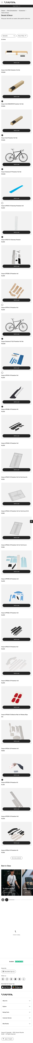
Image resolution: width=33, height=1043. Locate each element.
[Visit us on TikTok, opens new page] (19, 979)
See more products (16, 858)
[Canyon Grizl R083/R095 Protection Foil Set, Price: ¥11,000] (16, 87)
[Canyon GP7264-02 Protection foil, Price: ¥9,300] (16, 732)
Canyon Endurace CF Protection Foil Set (11, 172)
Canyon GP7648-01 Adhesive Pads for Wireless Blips (14, 714)
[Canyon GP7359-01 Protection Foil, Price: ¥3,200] (16, 800)
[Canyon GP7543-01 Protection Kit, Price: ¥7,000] (16, 834)
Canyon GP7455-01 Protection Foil (9, 443)
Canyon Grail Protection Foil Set (9, 138)
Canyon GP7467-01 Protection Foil (9, 646)
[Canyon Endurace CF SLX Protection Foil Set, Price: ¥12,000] (16, 325)
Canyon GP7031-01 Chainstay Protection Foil (12, 205)
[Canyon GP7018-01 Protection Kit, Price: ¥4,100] (16, 766)
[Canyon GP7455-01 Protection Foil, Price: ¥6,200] (16, 427)
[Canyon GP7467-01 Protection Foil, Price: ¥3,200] (16, 630)
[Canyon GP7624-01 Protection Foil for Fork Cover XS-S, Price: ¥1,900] (16, 495)
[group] (16, 885)
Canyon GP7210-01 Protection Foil (9, 375)
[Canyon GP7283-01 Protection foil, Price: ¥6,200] (16, 257)
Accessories (22, 10)
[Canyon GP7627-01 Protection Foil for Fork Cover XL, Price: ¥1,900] (16, 461)
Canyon (3, 10)
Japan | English (8, 1039)
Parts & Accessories (12, 10)
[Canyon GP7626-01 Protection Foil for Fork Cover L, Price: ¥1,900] (16, 528)
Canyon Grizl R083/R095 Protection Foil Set (12, 104)
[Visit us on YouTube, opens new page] (11, 979)
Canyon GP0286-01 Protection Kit (9, 409)
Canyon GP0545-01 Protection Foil (10, 680)
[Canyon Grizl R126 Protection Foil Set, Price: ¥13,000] (16, 53)
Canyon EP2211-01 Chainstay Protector (11, 239)
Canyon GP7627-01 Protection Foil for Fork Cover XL (14, 477)
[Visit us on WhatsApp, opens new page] (23, 979)
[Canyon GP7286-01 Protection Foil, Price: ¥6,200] (16, 596)
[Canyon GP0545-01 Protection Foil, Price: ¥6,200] (16, 664)
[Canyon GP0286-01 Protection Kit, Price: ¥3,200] (16, 393)
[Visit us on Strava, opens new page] (15, 979)
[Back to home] (10, 2)
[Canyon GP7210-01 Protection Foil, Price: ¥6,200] (16, 359)
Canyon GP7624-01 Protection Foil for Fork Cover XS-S (15, 511)
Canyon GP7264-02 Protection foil (10, 748)
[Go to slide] (17, 899)
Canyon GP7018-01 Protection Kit (9, 782)
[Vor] (6, 899)
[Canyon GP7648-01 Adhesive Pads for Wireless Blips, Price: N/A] (16, 698)
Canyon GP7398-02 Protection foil (10, 579)
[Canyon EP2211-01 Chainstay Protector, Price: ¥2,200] (16, 223)
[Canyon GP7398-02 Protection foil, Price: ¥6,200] (16, 562)
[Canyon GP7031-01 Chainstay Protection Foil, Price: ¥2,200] (16, 189)
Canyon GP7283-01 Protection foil (9, 273)
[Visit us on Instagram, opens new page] (7, 979)
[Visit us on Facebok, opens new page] (2, 979)
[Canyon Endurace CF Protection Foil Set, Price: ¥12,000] (16, 155)
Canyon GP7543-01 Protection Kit (9, 850)
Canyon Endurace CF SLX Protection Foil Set (12, 341)
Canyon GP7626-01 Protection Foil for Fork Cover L (14, 545)
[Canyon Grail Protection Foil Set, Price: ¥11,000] (16, 121)
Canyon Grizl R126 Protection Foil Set (10, 70)
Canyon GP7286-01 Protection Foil (10, 613)
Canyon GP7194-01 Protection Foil (9, 307)
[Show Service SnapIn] (31, 521)
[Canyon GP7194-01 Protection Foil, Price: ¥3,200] (16, 291)
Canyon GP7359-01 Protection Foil (10, 816)
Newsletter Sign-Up (9, 971)
